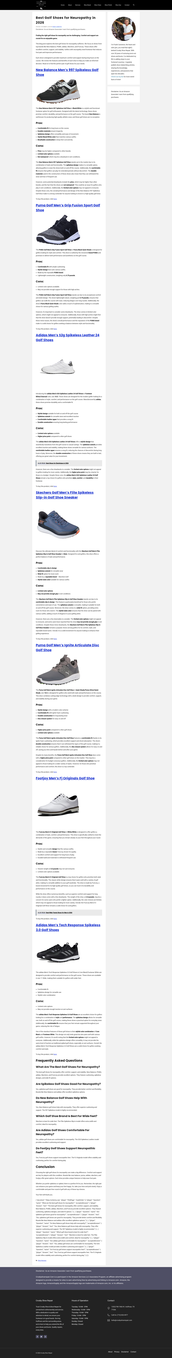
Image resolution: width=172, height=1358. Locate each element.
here (55, 199)
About (70, 5)
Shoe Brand (87, 5)
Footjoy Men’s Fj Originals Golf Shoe (65, 778)
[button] (133, 5)
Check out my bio (117, 77)
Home (62, 5)
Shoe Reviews (42, 1260)
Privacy (116, 1352)
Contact (127, 5)
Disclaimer (125, 1352)
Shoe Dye (118, 5)
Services (77, 5)
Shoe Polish (108, 5)
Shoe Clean (97, 5)
